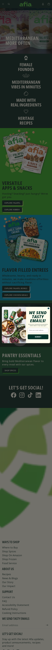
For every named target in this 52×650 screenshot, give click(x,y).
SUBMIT (38, 337)
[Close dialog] (48, 308)
